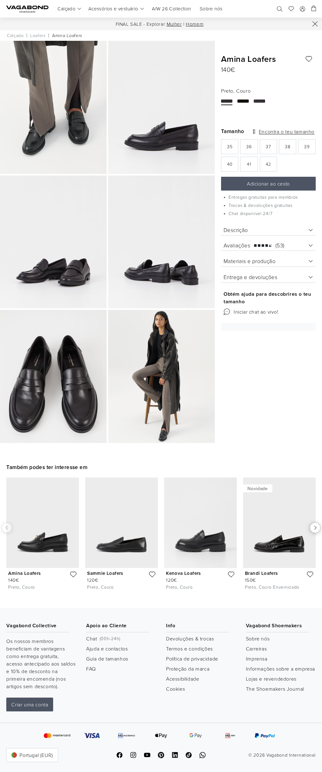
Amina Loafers (24, 573)
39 (309, 148)
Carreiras (256, 648)
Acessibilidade (182, 678)
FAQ (91, 668)
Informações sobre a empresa (280, 668)
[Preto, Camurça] (243, 101)
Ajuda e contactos (107, 648)
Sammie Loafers (105, 573)
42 (271, 166)
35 (232, 148)
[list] (161, 538)
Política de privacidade (192, 658)
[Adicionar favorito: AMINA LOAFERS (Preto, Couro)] (309, 59)
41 (252, 166)
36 (252, 148)
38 (290, 148)
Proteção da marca (187, 668)
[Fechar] (315, 24)
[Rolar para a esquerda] (7, 527)
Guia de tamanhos (107, 658)
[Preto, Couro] (226, 101)
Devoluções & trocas (190, 638)
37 (271, 148)
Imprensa (257, 658)
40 (232, 166)
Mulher (174, 24)
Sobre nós (257, 638)
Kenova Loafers (183, 573)
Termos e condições (189, 648)
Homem (194, 24)
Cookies (175, 688)
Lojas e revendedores (271, 678)
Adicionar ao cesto (268, 183)
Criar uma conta (29, 704)
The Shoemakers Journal (275, 688)
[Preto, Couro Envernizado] (259, 101)
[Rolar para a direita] (315, 528)
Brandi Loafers (261, 573)
